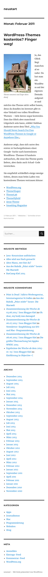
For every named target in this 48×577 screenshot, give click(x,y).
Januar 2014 (12, 401)
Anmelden (11, 551)
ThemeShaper (13, 191)
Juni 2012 (11, 455)
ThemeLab (11, 194)
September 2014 (14, 398)
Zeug (8, 530)
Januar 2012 (12, 469)
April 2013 (11, 433)
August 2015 (12, 383)
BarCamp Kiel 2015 (15, 273)
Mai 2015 (10, 394)
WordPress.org (13, 187)
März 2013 (11, 437)
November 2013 (14, 408)
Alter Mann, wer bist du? (18, 262)
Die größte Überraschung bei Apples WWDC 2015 (24, 341)
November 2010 (14, 491)
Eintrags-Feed (13, 554)
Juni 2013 (10, 426)
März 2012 (11, 462)
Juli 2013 (10, 423)
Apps (8, 512)
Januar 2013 (12, 444)
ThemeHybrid (13, 198)
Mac (8, 519)
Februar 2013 (12, 441)
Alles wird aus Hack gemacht (20, 259)
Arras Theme (12, 202)
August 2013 (12, 419)
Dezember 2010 (14, 487)
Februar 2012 (12, 466)
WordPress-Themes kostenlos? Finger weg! (22, 39)
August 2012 (12, 451)
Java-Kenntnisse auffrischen (21, 255)
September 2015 (14, 380)
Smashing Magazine (16, 205)
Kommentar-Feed (15, 558)
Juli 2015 (10, 387)
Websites (22, 216)
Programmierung (15, 523)
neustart (10, 9)
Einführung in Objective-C (19, 355)
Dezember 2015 (14, 376)
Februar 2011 (12, 480)
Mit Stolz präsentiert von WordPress (27, 572)
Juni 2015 (11, 391)
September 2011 (14, 473)
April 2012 (11, 459)
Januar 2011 (12, 484)
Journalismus (13, 515)
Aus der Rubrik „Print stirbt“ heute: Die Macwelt (25, 302)
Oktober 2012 (13, 448)
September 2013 (14, 416)
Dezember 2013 (14, 405)
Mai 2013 (10, 430)
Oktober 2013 (13, 412)
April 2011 (11, 476)
